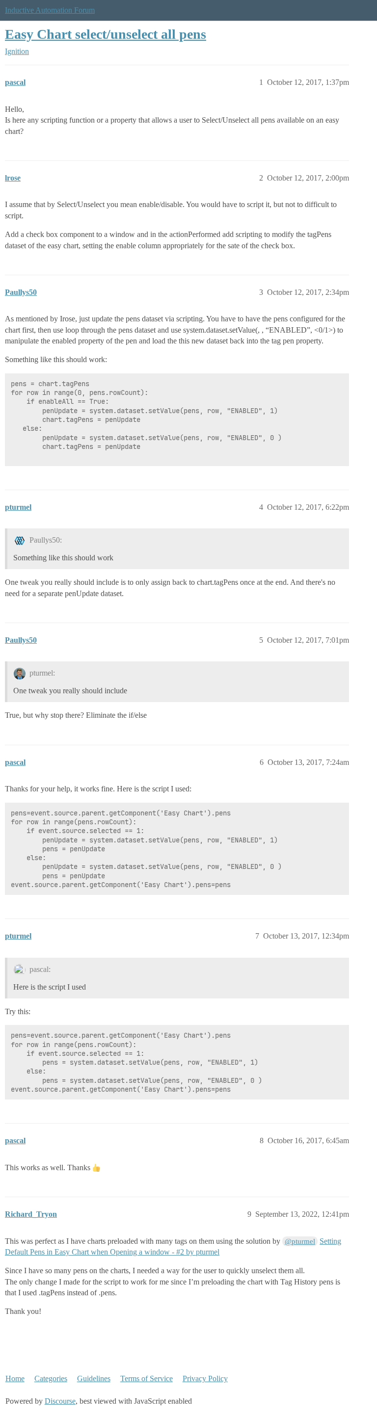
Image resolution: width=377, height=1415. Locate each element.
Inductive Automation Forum (50, 10)
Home (15, 1378)
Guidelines (93, 1378)
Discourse (60, 1401)
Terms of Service (146, 1378)
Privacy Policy (205, 1378)
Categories (50, 1378)
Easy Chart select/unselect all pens (105, 34)
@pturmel (300, 1241)
